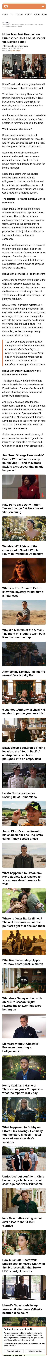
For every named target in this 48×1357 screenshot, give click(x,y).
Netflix (28, 14)
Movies (19, 14)
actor (25, 417)
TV (11, 14)
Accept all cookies (13, 1351)
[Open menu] (43, 6)
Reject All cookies (35, 1351)
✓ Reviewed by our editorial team (15, 46)
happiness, (22, 392)
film (37, 280)
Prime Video (40, 14)
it (22, 231)
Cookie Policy (11, 1345)
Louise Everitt (15, 51)
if (2, 298)
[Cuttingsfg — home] (6, 6)
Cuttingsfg (6, 22)
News (5, 14)
